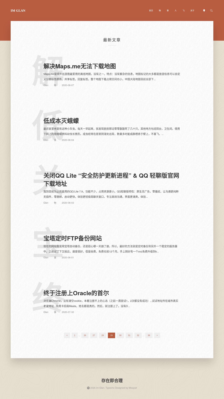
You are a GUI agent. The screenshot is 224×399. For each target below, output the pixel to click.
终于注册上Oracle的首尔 (76, 293)
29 (111, 335)
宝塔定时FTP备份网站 (72, 238)
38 (149, 335)
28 (103, 335)
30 (120, 335)
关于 (192, 10)
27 (94, 335)
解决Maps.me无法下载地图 (79, 66)
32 (138, 335)
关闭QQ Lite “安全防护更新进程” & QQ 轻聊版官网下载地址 (111, 179)
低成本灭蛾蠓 (61, 120)
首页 (151, 10)
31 (129, 335)
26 (85, 335)
